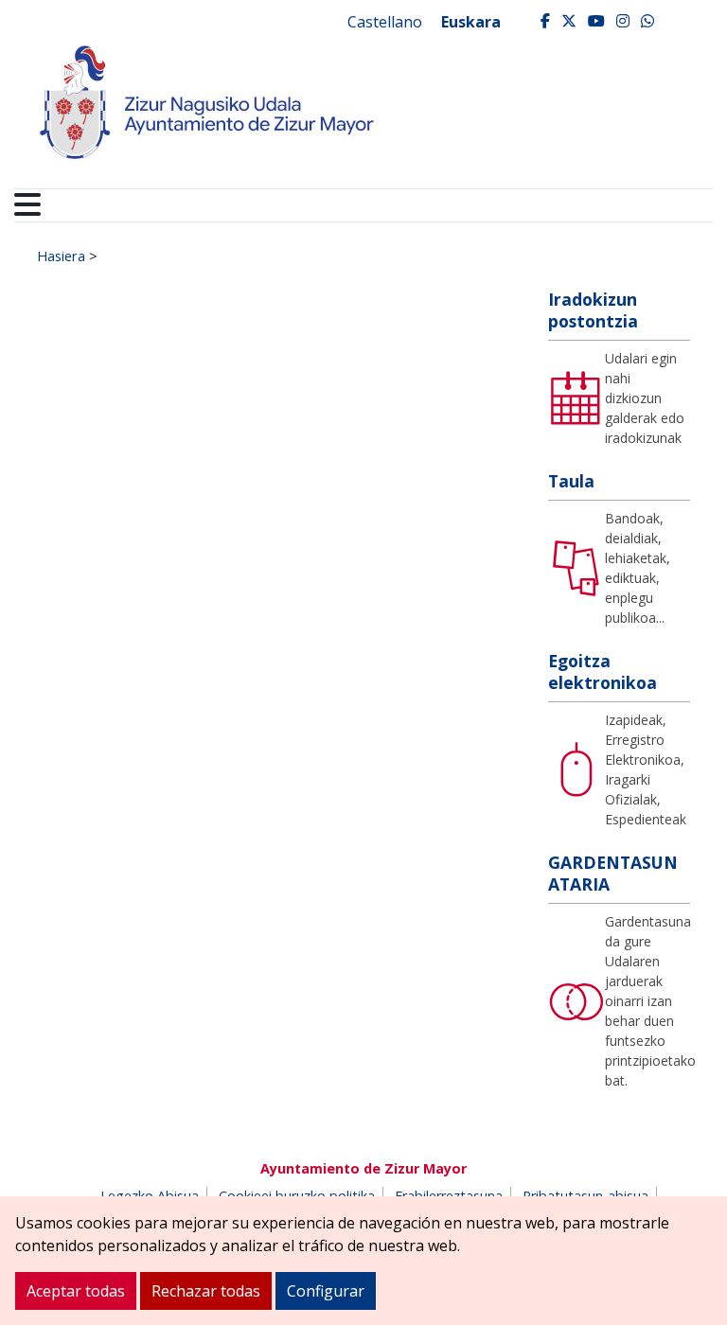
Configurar (325, 1291)
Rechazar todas (205, 1291)
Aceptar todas (76, 1291)
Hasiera (61, 255)
